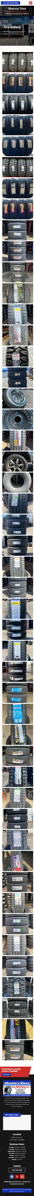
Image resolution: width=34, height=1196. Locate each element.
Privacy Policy (27, 1189)
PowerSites (20, 1191)
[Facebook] (12, 1176)
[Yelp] (17, 1176)
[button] (30, 3)
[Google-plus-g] (22, 1176)
